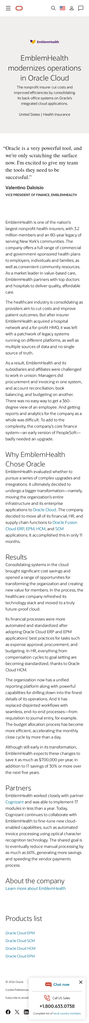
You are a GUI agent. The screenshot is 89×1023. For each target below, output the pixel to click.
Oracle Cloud (44, 509)
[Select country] (62, 8)
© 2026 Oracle (14, 982)
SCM (59, 528)
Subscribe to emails (17, 997)
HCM (40, 528)
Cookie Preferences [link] (17, 989)
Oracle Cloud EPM (20, 932)
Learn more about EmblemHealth (35, 888)
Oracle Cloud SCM (20, 940)
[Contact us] (81, 8)
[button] (8, 8)
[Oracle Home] (19, 8)
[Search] (53, 8)
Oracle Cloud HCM (20, 948)
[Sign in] (71, 8)
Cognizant (14, 802)
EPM (30, 528)
